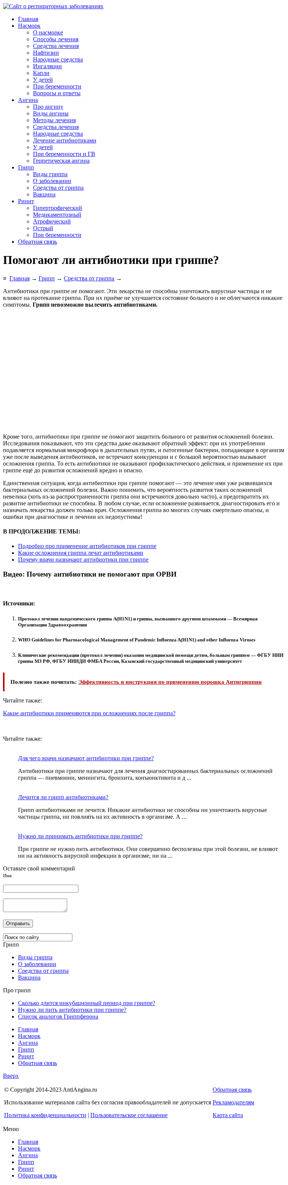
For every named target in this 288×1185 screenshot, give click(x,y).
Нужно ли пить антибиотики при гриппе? (72, 1010)
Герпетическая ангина (61, 160)
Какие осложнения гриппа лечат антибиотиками (80, 553)
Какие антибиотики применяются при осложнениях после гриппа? (89, 713)
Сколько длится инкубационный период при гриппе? (86, 1003)
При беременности (57, 86)
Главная (28, 19)
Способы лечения (55, 39)
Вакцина (44, 194)
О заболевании (52, 181)
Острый (43, 228)
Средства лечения (56, 46)
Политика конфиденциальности (45, 1115)
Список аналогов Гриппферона (58, 1016)
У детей (43, 79)
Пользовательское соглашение (129, 1115)
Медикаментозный (57, 214)
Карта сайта (228, 1115)
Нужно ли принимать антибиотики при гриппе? (80, 836)
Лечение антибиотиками (64, 140)
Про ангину (48, 106)
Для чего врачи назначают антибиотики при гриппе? (86, 758)
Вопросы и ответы (57, 93)
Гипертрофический (57, 208)
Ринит (26, 201)
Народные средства (58, 59)
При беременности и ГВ (64, 154)
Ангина (28, 100)
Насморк (29, 25)
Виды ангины (51, 113)
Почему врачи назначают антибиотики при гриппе (83, 559)
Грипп (26, 167)
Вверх (11, 1076)
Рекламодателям (233, 1102)
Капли (41, 73)
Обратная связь (37, 241)
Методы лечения (54, 120)
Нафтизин (46, 52)
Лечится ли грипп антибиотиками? (63, 797)
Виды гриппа (50, 174)
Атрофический (52, 221)
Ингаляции (47, 66)
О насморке (48, 32)
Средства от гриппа (58, 187)
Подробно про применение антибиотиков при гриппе (87, 546)
